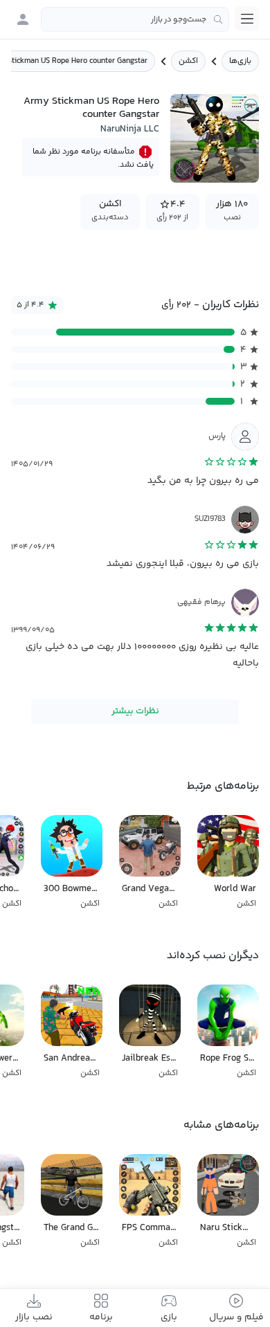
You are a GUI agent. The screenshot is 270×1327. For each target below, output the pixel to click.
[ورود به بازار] (22, 19)
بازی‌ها (240, 61)
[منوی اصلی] (247, 18)
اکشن (188, 61)
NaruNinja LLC (129, 129)
